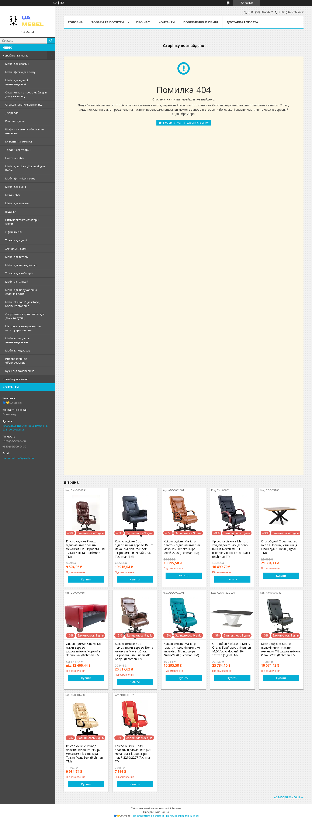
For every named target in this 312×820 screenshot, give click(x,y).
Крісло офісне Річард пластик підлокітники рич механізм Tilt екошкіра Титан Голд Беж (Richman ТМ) (84, 753)
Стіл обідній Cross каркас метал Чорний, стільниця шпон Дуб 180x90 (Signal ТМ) (279, 547)
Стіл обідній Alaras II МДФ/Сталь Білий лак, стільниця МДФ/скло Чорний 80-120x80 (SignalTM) (231, 649)
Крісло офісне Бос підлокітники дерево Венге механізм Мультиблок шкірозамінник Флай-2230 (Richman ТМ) (134, 549)
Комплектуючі (15, 121)
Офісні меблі (13, 232)
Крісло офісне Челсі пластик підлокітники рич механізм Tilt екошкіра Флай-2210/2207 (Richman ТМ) (133, 753)
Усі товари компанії (287, 797)
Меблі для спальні (17, 64)
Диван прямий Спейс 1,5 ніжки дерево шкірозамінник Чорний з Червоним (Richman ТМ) (83, 649)
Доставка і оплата (242, 22)
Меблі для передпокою (21, 265)
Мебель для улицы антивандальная (17, 340)
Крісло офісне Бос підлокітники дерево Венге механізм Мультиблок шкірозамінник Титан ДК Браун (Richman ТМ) (134, 651)
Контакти (167, 22)
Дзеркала (11, 113)
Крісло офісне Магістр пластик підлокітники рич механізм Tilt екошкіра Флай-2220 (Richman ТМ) (182, 649)
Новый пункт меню (15, 55)
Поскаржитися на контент (148, 815)
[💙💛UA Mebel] (27, 19)
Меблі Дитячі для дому (20, 72)
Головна (75, 22)
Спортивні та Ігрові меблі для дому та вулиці (25, 316)
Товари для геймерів (19, 273)
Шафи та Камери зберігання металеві (24, 131)
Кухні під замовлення (19, 371)
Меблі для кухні (15, 187)
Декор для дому (16, 248)
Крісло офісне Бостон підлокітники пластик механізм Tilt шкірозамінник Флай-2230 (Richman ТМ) (281, 649)
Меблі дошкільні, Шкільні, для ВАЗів (25, 168)
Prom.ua (176, 808)
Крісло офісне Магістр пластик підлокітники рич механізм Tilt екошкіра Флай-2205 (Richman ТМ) (182, 547)
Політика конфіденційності (182, 815)
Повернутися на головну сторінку (186, 122)
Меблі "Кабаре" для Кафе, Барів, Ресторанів (22, 304)
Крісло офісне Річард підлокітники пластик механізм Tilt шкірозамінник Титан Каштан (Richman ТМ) (85, 549)
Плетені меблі (14, 158)
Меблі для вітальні (17, 257)
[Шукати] (51, 40)
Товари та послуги (107, 22)
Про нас (143, 22)
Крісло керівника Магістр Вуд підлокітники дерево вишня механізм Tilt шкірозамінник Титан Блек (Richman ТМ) (231, 549)
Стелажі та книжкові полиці (23, 104)
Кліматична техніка (18, 141)
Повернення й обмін (200, 22)
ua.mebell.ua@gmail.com (19, 458)
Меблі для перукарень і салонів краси (21, 292)
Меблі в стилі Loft (16, 282)
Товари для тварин (18, 150)
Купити (86, 579)
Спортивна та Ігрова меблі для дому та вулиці (26, 94)
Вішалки (10, 211)
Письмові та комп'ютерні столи (22, 222)
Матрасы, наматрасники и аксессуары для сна (23, 328)
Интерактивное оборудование (16, 360)
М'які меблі (12, 195)
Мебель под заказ (17, 350)
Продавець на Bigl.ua (156, 812)
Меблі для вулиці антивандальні (16, 82)
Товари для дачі (16, 240)
